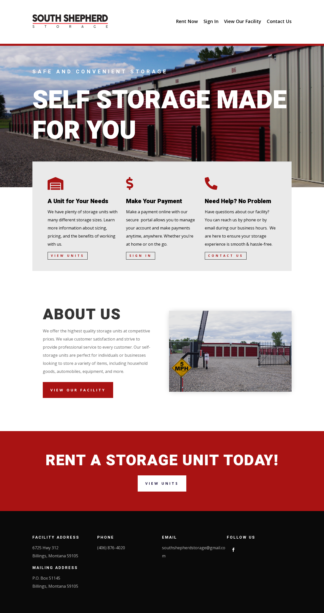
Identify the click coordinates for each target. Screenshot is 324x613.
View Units (67, 255)
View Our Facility (242, 21)
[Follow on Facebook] (233, 550)
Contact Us (279, 21)
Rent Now (187, 21)
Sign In (211, 21)
